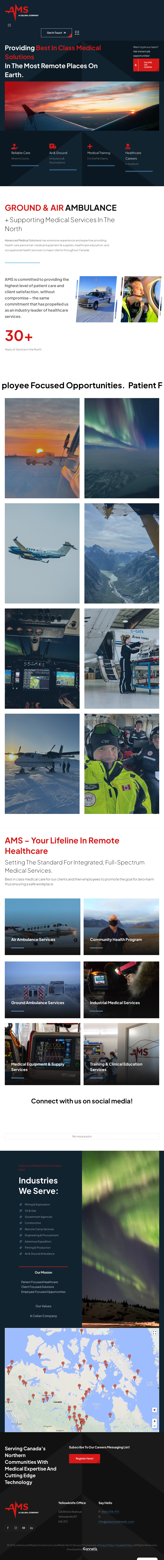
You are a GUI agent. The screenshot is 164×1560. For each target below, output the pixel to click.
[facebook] (8, 1528)
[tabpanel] (43, 1288)
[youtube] (23, 1528)
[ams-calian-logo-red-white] (22, 5)
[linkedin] (31, 1528)
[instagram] (16, 1528)
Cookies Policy (124, 1545)
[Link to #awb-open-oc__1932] (77, 33)
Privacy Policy (106, 1545)
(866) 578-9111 (110, 1511)
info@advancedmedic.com (116, 1521)
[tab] (43, 1271)
